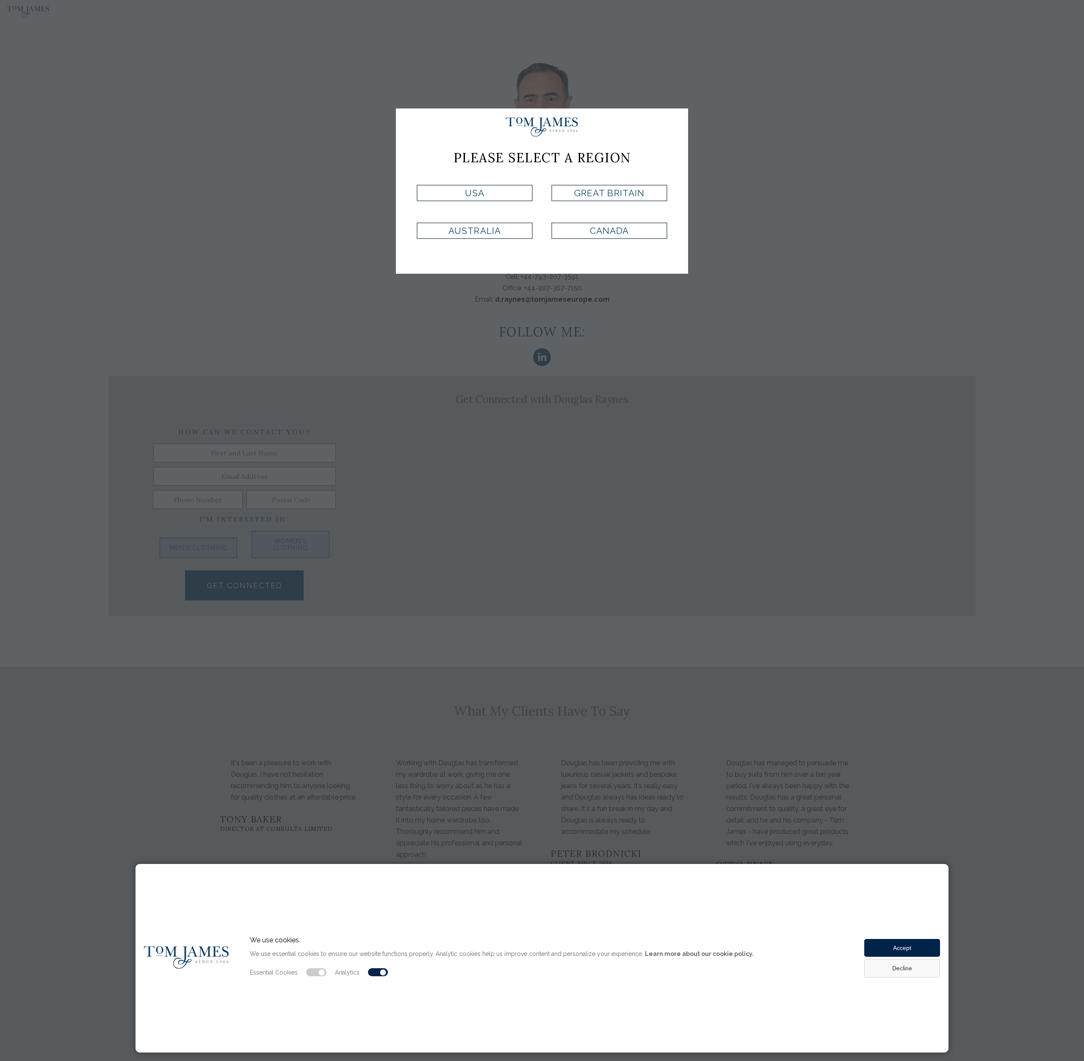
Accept (902, 947)
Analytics (347, 972)
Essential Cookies (274, 972)
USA (474, 193)
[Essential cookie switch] (316, 972)
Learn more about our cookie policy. (699, 953)
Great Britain (609, 193)
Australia (474, 230)
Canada (609, 230)
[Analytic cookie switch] (378, 972)
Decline (902, 968)
